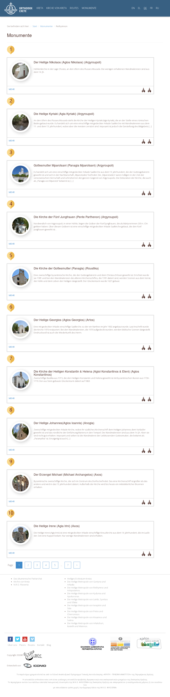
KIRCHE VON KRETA (56, 8)
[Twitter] (17, 639)
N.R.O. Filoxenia (21, 584)
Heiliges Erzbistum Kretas (79, 578)
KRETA (40, 8)
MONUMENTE (89, 8)
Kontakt (40, 645)
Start (35, 26)
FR (151, 8)
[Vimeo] (32, 639)
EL (139, 8)
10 (10, 513)
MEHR (12, 89)
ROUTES (74, 8)
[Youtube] (24, 639)
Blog (49, 645)
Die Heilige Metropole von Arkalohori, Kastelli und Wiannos (85, 625)
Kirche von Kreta (22, 581)
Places (22, 645)
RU (157, 8)
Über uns (12, 645)
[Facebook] (10, 639)
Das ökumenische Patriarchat (28, 578)
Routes (31, 645)
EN (133, 8)
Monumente (46, 26)
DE (145, 8)
